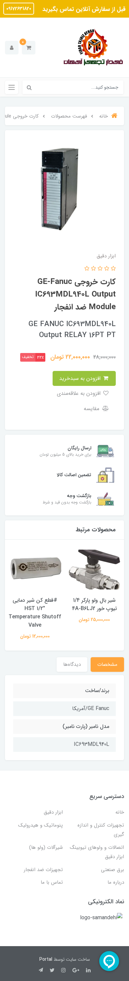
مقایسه (92, 408)
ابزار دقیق (53, 812)
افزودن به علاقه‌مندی (79, 393)
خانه (119, 812)
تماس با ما (52, 882)
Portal (45, 959)
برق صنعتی (112, 870)
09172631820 (18, 8)
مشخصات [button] (107, 665)
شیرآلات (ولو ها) (46, 847)
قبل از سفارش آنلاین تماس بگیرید (83, 9)
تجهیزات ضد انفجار (43, 870)
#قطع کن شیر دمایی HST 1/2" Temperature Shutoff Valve (35, 612)
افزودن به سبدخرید (80, 378)
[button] (28, 47)
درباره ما (116, 882)
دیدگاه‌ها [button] (72, 665)
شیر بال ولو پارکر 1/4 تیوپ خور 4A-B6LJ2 (94, 604)
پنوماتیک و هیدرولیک (40, 825)
